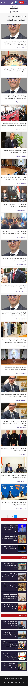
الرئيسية (23, 16)
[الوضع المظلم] (4, 3)
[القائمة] (26, 3)
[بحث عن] (2, 3)
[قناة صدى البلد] (14, 2)
